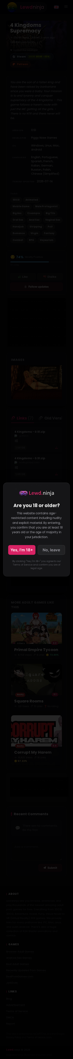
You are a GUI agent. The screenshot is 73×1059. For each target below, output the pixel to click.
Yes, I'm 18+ (22, 550)
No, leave (51, 550)
